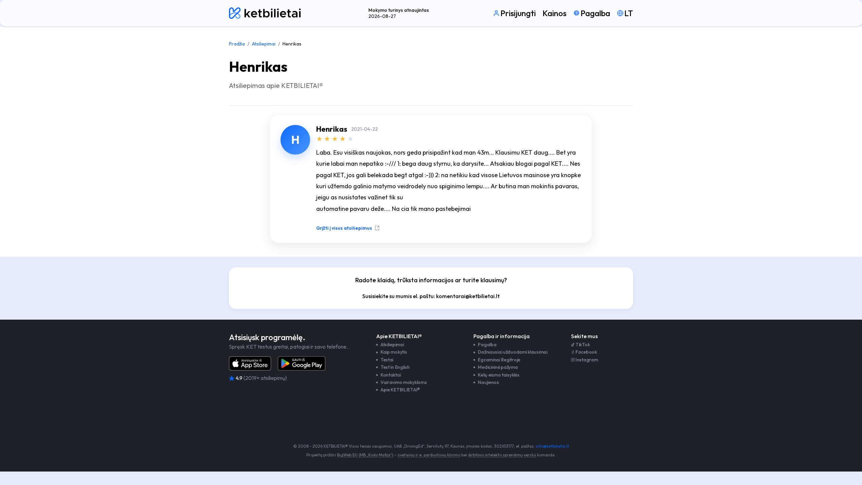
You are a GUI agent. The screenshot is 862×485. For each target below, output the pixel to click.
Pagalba (487, 345)
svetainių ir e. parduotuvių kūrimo (429, 454)
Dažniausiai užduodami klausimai (512, 352)
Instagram (586, 360)
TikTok (582, 345)
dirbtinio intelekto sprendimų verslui (502, 454)
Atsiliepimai (263, 44)
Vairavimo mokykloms (403, 382)
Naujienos (488, 382)
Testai (386, 360)
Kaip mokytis (393, 352)
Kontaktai (390, 375)
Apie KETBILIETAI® (400, 390)
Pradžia (237, 44)
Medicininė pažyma (498, 367)
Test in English (395, 367)
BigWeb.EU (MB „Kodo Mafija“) (365, 454)
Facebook (586, 352)
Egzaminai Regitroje (499, 360)
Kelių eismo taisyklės (498, 375)
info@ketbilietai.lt (552, 446)
